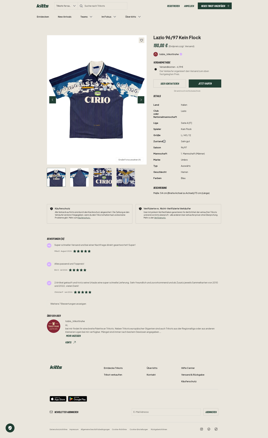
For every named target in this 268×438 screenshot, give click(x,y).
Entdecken (43, 16)
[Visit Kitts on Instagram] (201, 429)
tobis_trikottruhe (169, 54)
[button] (97, 99)
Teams (84, 16)
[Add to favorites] (141, 40)
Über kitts (130, 16)
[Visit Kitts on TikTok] (216, 429)
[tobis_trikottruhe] (155, 54)
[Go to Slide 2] (79, 177)
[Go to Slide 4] (125, 177)
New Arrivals (64, 16)
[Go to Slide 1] (56, 177)
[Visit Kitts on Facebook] (209, 429)
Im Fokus (106, 16)
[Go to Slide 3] (102, 177)
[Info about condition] (164, 141)
